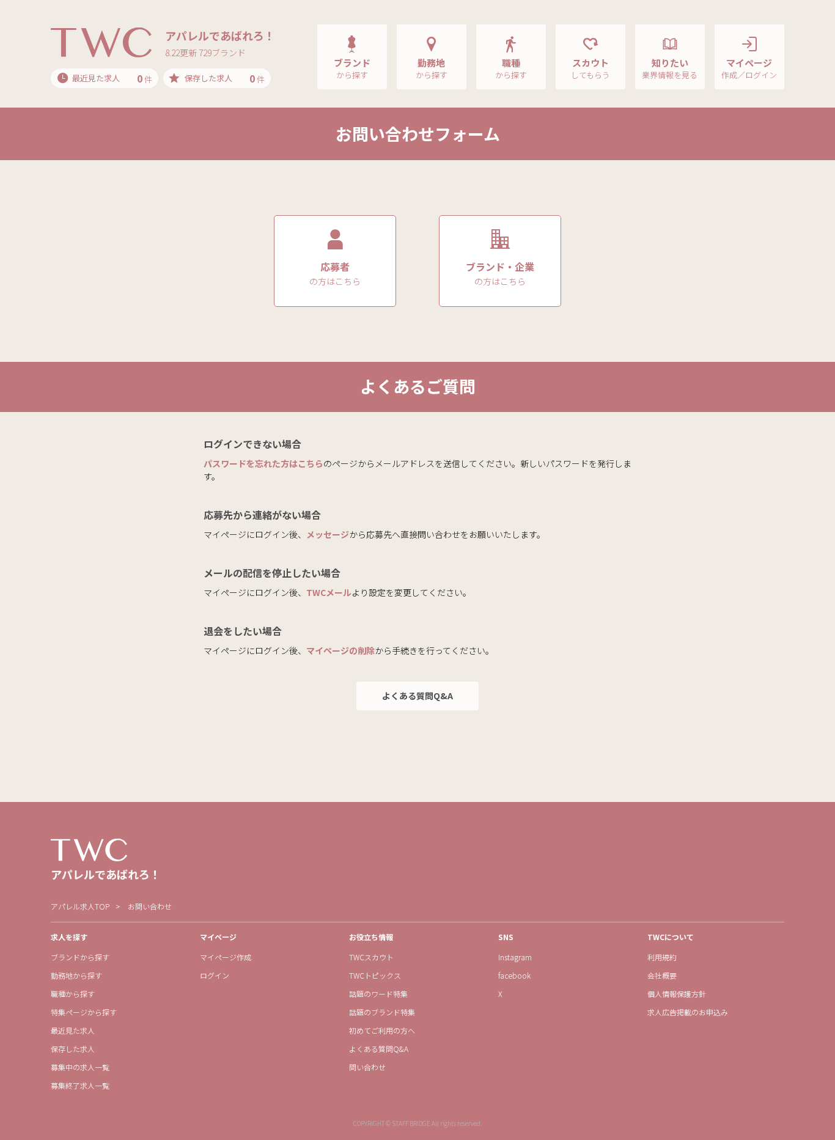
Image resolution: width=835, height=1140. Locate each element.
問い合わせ (367, 1067)
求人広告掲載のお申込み (687, 1012)
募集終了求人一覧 (80, 1085)
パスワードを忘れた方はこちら (263, 463)
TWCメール (328, 592)
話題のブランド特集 (382, 1012)
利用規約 (662, 957)
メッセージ (327, 534)
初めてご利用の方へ (382, 1030)
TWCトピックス (375, 975)
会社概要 (662, 975)
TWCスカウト (371, 957)
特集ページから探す (84, 1012)
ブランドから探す (80, 957)
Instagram (515, 957)
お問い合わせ (150, 906)
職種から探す (73, 993)
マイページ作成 (225, 957)
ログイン (214, 975)
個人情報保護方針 (676, 993)
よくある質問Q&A (417, 696)
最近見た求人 (73, 1030)
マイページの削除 (340, 650)
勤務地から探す (76, 975)
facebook (514, 975)
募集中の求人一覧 (80, 1067)
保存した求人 (73, 1048)
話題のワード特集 (378, 993)
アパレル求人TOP (80, 906)
